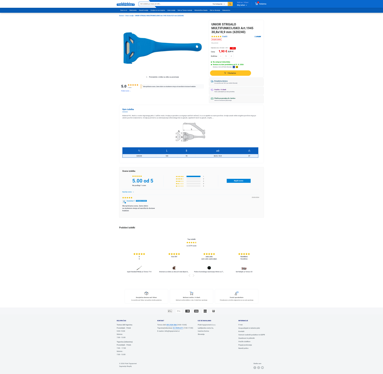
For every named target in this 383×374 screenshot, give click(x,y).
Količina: (214, 56)
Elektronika (133, 10)
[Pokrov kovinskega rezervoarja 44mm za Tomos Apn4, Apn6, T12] (189, 268)
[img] (127, 198)
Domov (121, 16)
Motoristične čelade (200, 10)
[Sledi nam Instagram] (258, 367)
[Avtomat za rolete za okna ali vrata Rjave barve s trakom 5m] (154, 268)
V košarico (232, 73)
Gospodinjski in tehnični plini (249, 328)
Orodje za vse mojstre (158, 10)
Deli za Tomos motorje (185, 10)
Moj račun (241, 5)
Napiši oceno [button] (238, 181)
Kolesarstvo (226, 10)
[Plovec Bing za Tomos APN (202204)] (259, 268)
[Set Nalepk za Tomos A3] (224, 268)
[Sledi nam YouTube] (262, 367)
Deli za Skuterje (215, 10)
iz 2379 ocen (191, 246)
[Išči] (230, 4)
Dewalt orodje (143, 10)
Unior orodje (171, 10)
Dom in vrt (123, 10)
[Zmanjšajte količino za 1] (221, 56)
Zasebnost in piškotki (246, 338)
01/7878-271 (178, 328)
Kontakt (241, 331)
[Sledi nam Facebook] (254, 367)
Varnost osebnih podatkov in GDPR (251, 335)
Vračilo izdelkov (244, 342)
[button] (216, 36)
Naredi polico (243, 348)
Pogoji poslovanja (245, 345)
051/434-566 (171, 325)
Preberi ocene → (126, 91)
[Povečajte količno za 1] (231, 56)
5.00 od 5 (142, 181)
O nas (240, 325)
